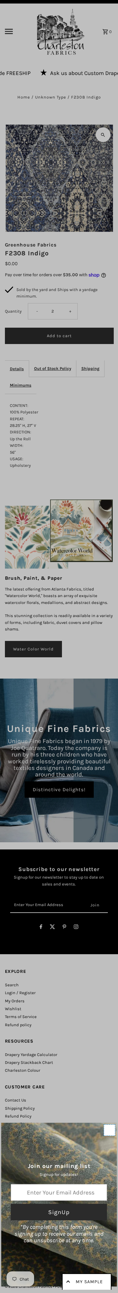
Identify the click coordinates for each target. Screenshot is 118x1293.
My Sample (89, 1281)
